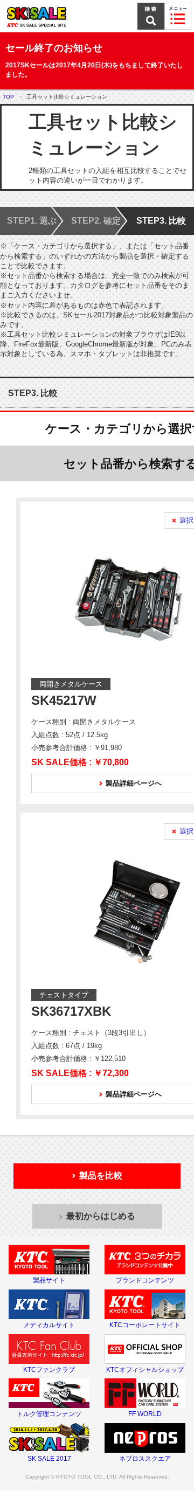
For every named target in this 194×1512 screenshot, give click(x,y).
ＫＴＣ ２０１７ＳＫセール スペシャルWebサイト (56, 16)
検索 (150, 16)
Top (8, 97)
